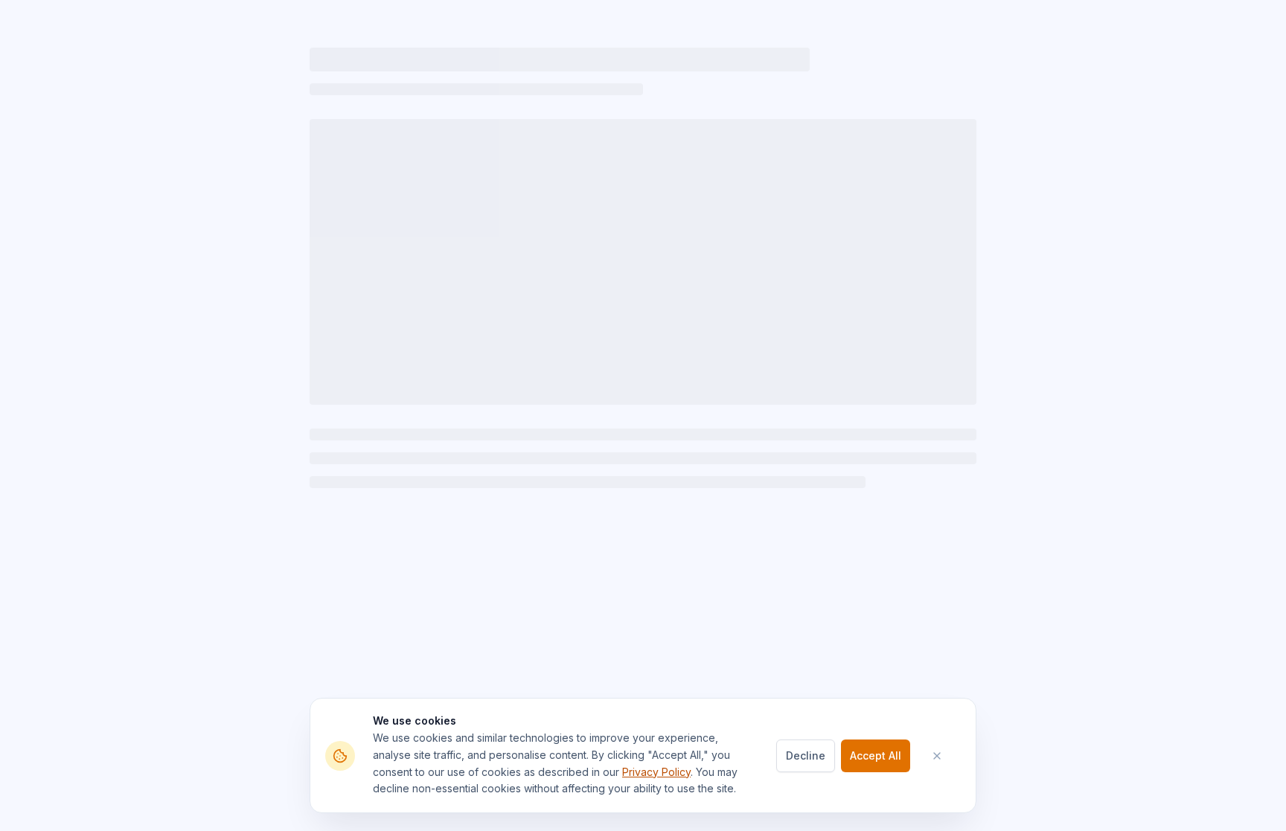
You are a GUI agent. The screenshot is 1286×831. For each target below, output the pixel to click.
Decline (805, 755)
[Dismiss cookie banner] (944, 755)
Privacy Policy (656, 772)
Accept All (875, 755)
